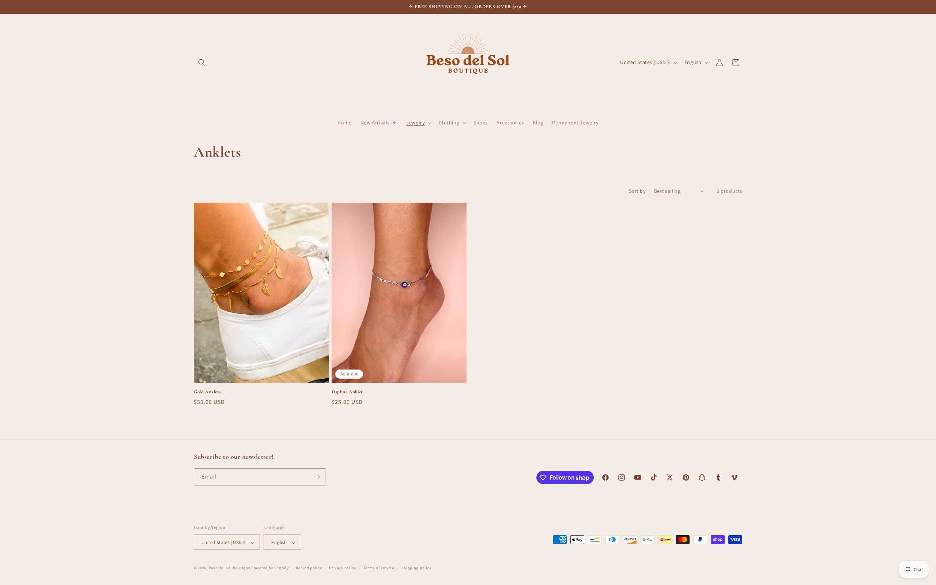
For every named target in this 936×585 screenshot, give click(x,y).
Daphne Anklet (347, 392)
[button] (202, 63)
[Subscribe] (317, 476)
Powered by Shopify (270, 568)
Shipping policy (416, 567)
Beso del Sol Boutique (229, 568)
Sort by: (637, 191)
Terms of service (378, 567)
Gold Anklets (207, 392)
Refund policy (309, 567)
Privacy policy (342, 567)
